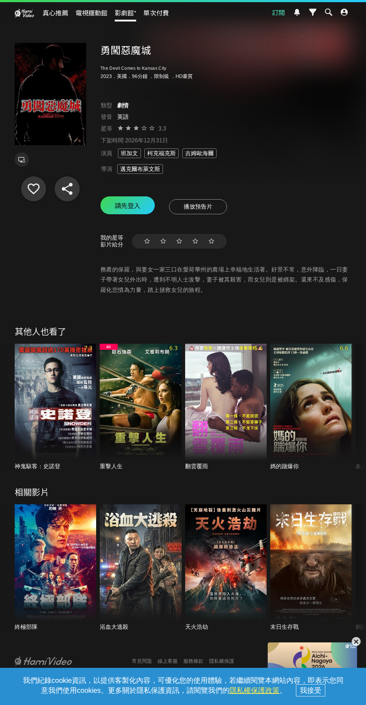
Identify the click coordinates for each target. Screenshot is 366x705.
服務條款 (193, 661)
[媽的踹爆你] (311, 407)
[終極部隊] (56, 567)
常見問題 (142, 661)
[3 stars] (179, 241)
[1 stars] (147, 241)
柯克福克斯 (161, 153)
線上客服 (168, 661)
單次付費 (156, 12)
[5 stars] (211, 241)
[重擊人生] (141, 407)
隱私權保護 (221, 661)
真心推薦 (55, 12)
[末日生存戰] (311, 567)
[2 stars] (163, 241)
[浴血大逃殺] (141, 567)
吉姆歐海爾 (199, 153)
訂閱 (278, 12)
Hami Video (24, 13)
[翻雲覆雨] (226, 407)
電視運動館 (91, 12)
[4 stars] (195, 241)
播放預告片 (198, 207)
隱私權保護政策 (254, 690)
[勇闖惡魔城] (33, 188)
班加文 (129, 153)
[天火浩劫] (226, 567)
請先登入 (127, 205)
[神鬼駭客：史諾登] (56, 407)
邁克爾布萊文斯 (140, 169)
